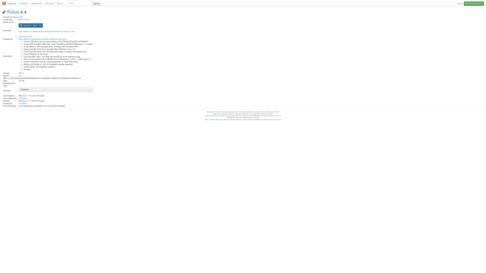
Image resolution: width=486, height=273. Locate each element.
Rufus (13, 11)
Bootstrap (229, 118)
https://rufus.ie (24, 19)
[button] (31, 25)
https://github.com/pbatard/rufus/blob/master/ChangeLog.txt (42, 39)
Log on (460, 3)
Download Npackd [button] (474, 3)
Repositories (37, 3)
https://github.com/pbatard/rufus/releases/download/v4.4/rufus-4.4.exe (47, 31)
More (59, 3)
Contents (25, 89)
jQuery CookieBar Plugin (212, 119)
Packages (24, 3)
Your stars (49, 3)
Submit (96, 3)
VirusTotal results (25, 36)
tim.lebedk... (23, 98)
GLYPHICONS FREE (211, 116)
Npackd (12, 3)
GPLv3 (21, 73)
